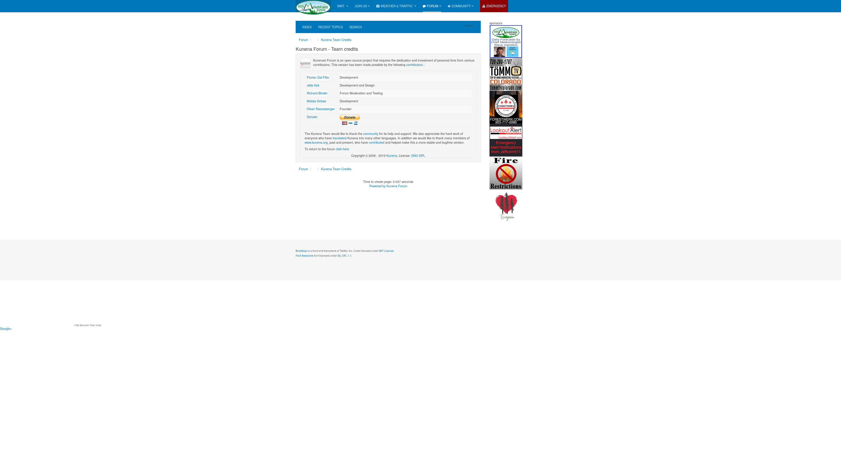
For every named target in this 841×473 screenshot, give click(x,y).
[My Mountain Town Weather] (505, 41)
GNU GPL (418, 155)
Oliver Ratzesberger (321, 109)
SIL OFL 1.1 (344, 255)
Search (355, 27)
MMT (341, 6)
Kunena (391, 155)
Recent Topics (330, 27)
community (370, 133)
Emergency (496, 6)
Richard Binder (317, 93)
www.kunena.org (316, 142)
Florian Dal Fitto (318, 77)
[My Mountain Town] (313, 6)
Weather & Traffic (397, 6)
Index (307, 27)
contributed (376, 142)
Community (461, 6)
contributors (414, 64)
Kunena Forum (397, 186)
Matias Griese (316, 101)
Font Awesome (304, 255)
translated (339, 138)
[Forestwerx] (505, 107)
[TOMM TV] (505, 74)
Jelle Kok (313, 85)
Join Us (361, 6)
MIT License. (386, 250)
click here (342, 149)
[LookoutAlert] (505, 140)
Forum (432, 6)
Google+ (6, 328)
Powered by (377, 186)
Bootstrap (301, 250)
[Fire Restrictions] (505, 172)
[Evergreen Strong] (505, 205)
